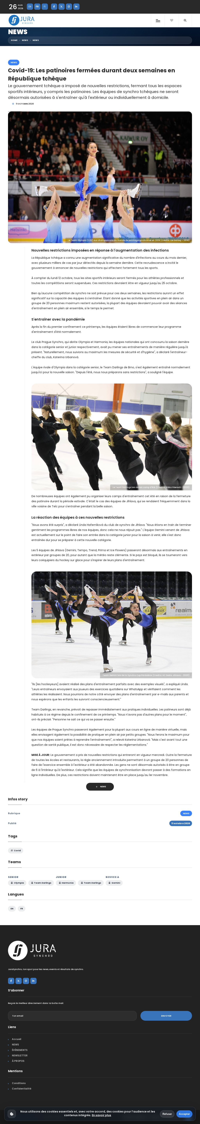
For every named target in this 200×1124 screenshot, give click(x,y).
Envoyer (166, 1015)
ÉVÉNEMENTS (20, 1050)
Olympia (18, 882)
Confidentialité (21, 1088)
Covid (17, 850)
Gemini (115, 882)
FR (37, 6)
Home (14, 40)
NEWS (25, 40)
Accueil (16, 1039)
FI (45, 6)
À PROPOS (18, 1061)
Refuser (167, 1113)
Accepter (184, 1113)
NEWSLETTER (20, 1055)
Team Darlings (42, 882)
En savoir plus (101, 1115)
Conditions (19, 1083)
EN (30, 6)
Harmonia (67, 882)
